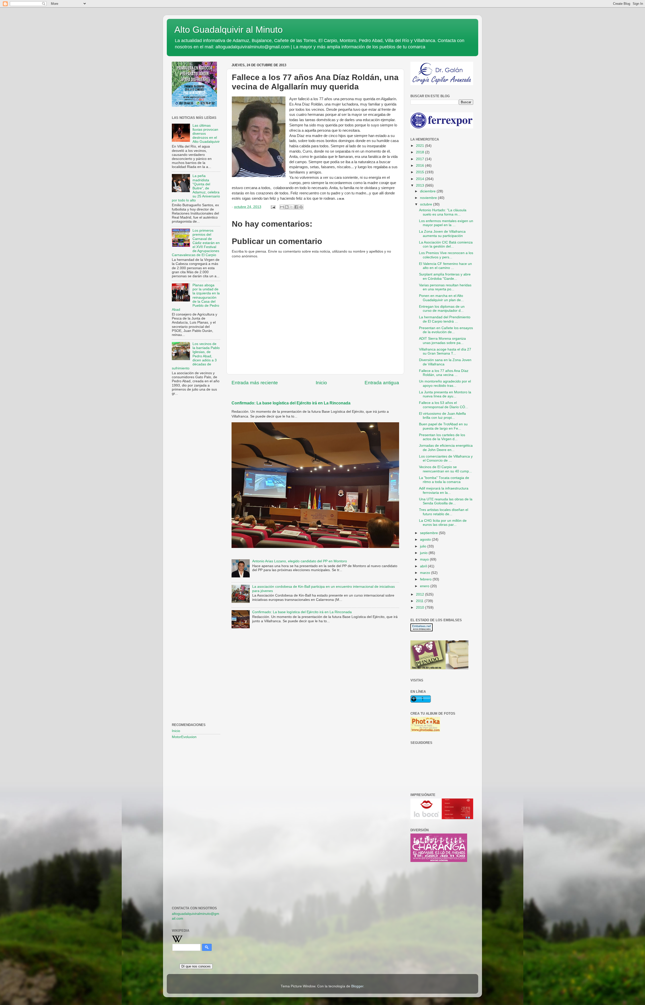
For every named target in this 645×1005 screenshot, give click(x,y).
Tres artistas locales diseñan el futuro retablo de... (443, 512)
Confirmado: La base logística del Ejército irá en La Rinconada (291, 403)
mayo (425, 559)
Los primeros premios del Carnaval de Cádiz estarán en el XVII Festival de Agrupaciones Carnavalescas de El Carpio (196, 243)
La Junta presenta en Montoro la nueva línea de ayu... (445, 394)
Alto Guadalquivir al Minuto (228, 29)
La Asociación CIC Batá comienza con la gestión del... (446, 244)
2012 (420, 594)
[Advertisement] (196, 481)
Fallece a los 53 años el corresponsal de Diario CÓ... (443, 405)
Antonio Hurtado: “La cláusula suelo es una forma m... (442, 212)
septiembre (429, 533)
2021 (420, 146)
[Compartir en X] (291, 207)
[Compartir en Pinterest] (301, 207)
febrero (426, 579)
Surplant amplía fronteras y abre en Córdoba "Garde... (445, 276)
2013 (420, 185)
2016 (420, 165)
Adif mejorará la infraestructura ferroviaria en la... (443, 490)
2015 (420, 172)
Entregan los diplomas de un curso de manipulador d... (442, 309)
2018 (420, 152)
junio (424, 553)
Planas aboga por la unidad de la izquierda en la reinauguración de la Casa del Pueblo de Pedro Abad (196, 297)
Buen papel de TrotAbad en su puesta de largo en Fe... (443, 426)
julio (423, 546)
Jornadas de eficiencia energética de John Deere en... (446, 448)
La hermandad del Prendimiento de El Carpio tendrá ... (444, 319)
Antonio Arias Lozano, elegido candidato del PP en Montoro (299, 561)
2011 (420, 601)
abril (424, 566)
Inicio (321, 382)
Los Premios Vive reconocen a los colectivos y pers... (446, 255)
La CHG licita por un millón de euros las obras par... (443, 523)
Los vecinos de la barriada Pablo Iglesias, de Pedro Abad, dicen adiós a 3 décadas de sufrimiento (196, 356)
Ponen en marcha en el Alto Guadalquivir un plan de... (441, 298)
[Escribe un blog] (286, 207)
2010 (420, 607)
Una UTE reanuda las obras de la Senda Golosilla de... (445, 501)
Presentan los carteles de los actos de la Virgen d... (442, 437)
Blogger (357, 986)
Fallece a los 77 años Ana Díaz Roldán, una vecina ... (443, 373)
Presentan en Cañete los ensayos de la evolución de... (446, 330)
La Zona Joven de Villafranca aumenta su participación (442, 233)
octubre (426, 204)
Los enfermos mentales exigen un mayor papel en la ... (446, 223)
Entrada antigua (382, 382)
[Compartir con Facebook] (296, 207)
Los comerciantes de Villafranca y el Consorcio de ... (446, 458)
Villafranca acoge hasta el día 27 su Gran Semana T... (445, 351)
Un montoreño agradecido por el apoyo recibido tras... (445, 383)
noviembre (429, 198)
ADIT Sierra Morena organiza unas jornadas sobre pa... (442, 340)
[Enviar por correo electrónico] (281, 207)
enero (425, 586)
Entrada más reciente (255, 382)
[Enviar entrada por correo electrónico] (272, 207)
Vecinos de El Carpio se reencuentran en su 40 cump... (445, 469)
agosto (426, 539)
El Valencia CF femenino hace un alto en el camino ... (445, 266)
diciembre (428, 191)
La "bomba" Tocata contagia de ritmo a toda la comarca (444, 480)
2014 (420, 179)
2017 (420, 159)
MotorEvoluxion (184, 737)
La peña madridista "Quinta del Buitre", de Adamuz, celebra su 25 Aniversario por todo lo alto (196, 188)
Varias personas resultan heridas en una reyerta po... (445, 287)
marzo (425, 573)
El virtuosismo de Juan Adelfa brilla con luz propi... (442, 416)
